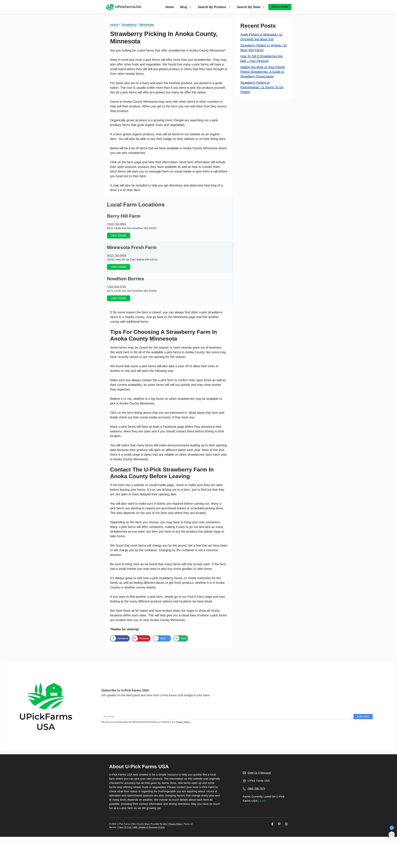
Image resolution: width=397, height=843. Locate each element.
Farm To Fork (125, 827)
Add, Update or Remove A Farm (149, 827)
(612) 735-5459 (116, 255)
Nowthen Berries (125, 278)
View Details (118, 235)
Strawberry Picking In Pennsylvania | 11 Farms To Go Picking (261, 87)
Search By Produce (212, 7)
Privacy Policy (175, 824)
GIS (165, 824)
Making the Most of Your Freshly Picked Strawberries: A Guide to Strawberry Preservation (262, 71)
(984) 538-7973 (256, 788)
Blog (183, 7)
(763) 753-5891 (116, 224)
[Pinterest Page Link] (279, 824)
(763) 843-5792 (116, 286)
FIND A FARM (280, 6)
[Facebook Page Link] (272, 824)
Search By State (249, 7)
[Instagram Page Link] (286, 824)
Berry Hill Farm (124, 216)
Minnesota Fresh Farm (132, 247)
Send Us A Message (259, 772)
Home (169, 7)
